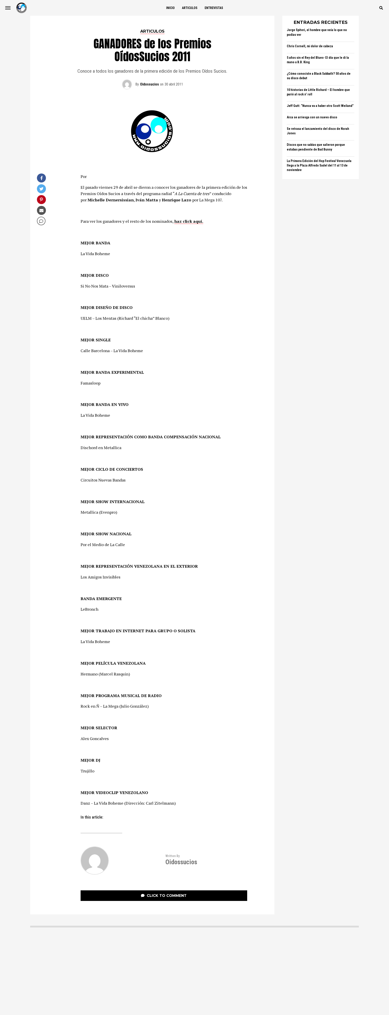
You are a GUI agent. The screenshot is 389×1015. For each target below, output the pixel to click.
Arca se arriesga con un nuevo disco (312, 117)
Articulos (189, 8)
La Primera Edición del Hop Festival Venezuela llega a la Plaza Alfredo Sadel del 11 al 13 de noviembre (319, 165)
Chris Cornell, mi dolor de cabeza (310, 46)
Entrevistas (214, 8)
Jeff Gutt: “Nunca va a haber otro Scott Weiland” (320, 106)
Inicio (170, 8)
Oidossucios (149, 84)
